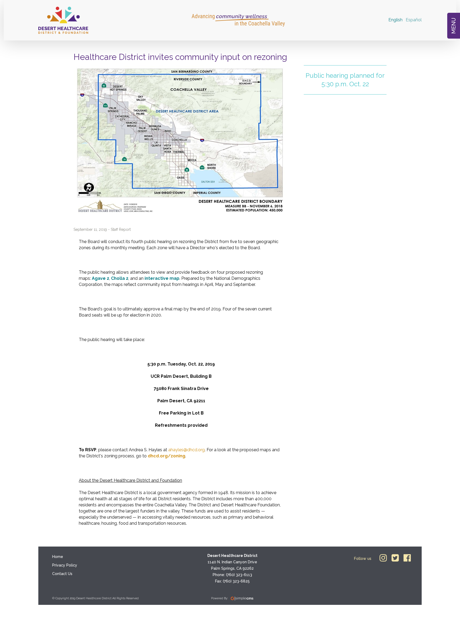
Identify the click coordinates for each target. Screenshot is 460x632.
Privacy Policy (64, 565)
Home (57, 557)
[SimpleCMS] (242, 599)
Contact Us (62, 574)
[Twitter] (395, 557)
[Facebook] (407, 557)
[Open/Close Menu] (453, 26)
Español (414, 19)
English (395, 19)
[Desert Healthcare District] (63, 20)
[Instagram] (383, 557)
